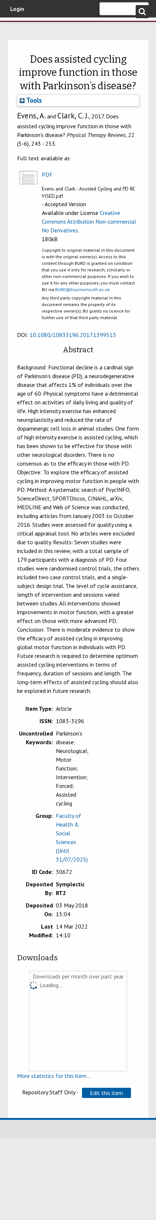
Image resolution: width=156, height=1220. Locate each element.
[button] (106, 1093)
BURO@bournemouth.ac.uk (82, 289)
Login (17, 8)
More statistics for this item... (53, 1075)
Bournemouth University (16, 27)
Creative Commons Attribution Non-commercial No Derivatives (89, 221)
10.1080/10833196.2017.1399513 (73, 334)
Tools (33, 100)
